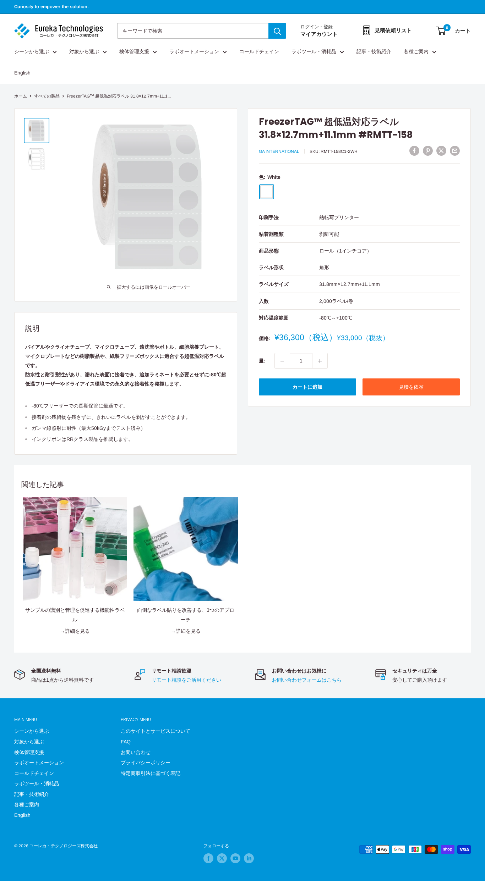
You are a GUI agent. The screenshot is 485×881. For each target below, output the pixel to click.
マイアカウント (319, 34)
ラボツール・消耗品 (313, 52)
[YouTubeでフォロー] (235, 858)
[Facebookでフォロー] (208, 858)
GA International (279, 151)
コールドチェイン (259, 52)
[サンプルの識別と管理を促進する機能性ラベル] (75, 549)
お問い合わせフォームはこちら (307, 680)
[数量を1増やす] (319, 361)
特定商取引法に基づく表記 (150, 773)
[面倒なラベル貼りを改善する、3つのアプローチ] (185, 549)
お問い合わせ (136, 752)
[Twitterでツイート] (441, 151)
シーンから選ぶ (31, 52)
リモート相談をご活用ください (186, 680)
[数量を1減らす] (282, 361)
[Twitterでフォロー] (222, 858)
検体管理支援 (134, 52)
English (22, 73)
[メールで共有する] (455, 151)
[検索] (277, 31)
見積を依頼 (411, 387)
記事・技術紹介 (373, 52)
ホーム (20, 96)
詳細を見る (77, 631)
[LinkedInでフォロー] (249, 858)
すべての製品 (47, 96)
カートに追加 (307, 387)
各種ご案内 (416, 52)
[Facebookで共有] (414, 151)
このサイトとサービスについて (155, 731)
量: (262, 361)
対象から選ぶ (84, 52)
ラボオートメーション (194, 52)
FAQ (126, 741)
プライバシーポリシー (145, 762)
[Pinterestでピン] (428, 151)
